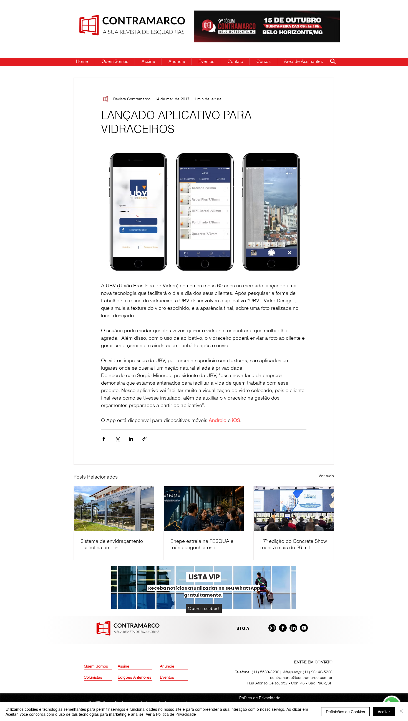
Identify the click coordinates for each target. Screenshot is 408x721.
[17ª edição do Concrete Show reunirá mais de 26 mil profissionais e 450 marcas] (294, 508)
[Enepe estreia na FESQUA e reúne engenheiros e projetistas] (204, 508)
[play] (327, 15)
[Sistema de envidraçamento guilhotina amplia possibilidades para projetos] (114, 508)
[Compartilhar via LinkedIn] (131, 438)
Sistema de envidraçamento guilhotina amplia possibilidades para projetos (112, 544)
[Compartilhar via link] (144, 438)
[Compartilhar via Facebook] (103, 438)
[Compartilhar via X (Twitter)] (117, 438)
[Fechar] (401, 712)
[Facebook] (283, 628)
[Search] (332, 61)
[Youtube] (304, 628)
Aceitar (384, 711)
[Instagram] (272, 628)
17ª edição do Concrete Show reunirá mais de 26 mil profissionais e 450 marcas (293, 544)
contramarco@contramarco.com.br (301, 677)
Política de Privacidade (259, 697)
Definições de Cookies (345, 711)
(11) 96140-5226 (318, 671)
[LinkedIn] (293, 628)
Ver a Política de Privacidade (171, 714)
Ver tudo (326, 475)
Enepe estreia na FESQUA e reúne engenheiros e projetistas (201, 544)
